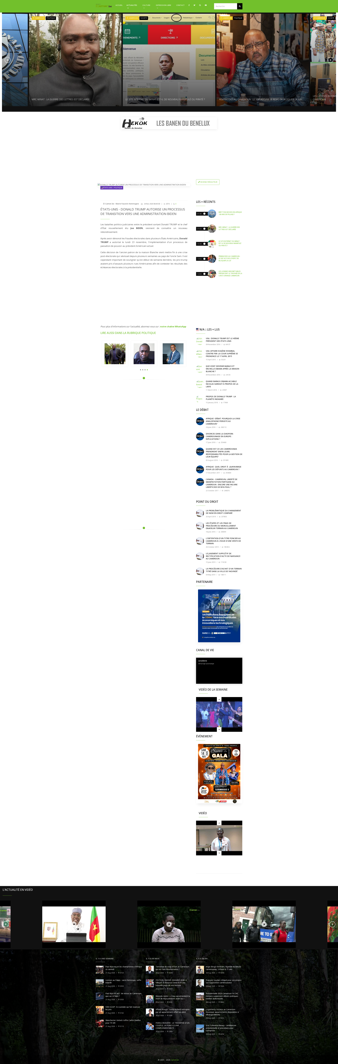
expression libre (163, 5)
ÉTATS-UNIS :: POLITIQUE (112, 188)
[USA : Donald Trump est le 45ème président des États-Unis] (200, 341)
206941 (223, 532)
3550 (122, 986)
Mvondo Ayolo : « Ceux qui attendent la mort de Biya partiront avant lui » (173, 997)
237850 (224, 516)
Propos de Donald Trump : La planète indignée (221, 397)
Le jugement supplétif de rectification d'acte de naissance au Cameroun (223, 556)
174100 (223, 562)
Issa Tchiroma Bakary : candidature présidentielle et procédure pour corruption (221, 1028)
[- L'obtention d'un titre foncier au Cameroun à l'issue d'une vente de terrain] (200, 541)
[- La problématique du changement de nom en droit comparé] (200, 513)
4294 (222, 1034)
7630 (222, 986)
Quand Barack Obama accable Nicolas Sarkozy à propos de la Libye (222, 384)
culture (146, 5)
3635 (170, 989)
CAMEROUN (39, 18)
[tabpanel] (115, 354)
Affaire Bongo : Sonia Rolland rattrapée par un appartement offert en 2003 (173, 1010)
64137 (227, 344)
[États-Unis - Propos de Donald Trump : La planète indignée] (200, 399)
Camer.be (175, 1060)
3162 (122, 1013)
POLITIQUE (144, 18)
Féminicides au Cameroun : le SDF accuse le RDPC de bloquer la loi (166, 99)
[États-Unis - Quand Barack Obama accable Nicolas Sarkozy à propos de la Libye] (200, 384)
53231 (223, 359)
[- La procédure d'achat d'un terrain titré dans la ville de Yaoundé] (200, 571)
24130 (227, 375)
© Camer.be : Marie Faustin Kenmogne (121, 203)
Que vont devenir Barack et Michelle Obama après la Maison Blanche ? (222, 368)
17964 (225, 402)
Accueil (119, 5)
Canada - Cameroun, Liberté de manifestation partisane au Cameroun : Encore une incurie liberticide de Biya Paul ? (221, 483)
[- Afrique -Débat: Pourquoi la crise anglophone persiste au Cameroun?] (200, 421)
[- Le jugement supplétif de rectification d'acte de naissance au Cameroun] (200, 556)
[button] (239, 6)
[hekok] (169, 123)
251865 (226, 460)
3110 (122, 1026)
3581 (170, 1002)
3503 (122, 999)
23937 (224, 390)
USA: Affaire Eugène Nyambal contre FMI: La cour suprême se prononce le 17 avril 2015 (222, 353)
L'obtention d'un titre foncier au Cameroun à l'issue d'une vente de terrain (223, 541)
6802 (222, 1002)
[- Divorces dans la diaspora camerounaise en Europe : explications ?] (200, 436)
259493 (223, 442)
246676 (226, 490)
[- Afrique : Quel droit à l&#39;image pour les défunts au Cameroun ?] (200, 469)
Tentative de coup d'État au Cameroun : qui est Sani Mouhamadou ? (173, 968)
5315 (222, 1018)
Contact (180, 5)
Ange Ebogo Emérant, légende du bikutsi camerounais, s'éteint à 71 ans (223, 968)
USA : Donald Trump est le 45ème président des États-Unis (222, 339)
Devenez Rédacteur (208, 182)
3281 (170, 1015)
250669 (228, 473)
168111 (223, 575)
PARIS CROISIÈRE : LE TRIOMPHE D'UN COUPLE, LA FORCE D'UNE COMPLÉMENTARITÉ (172, 1025)
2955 (170, 1031)
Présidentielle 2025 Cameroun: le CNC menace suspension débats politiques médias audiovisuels (222, 996)
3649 (170, 973)
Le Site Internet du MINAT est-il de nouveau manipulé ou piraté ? (71, 99)
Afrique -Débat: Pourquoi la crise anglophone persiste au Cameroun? (223, 421)
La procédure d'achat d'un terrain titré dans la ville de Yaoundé (224, 570)
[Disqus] (144, 419)
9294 (222, 973)
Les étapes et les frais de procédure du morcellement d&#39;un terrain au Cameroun (222, 525)
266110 (223, 427)
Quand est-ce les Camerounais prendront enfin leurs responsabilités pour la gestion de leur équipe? (224, 453)
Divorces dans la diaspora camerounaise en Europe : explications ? (219, 436)
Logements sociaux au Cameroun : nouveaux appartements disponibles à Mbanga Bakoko (222, 1012)
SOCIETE (50, 18)
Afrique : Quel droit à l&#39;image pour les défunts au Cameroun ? (223, 468)
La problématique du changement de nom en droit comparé (223, 511)
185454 (226, 547)
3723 (122, 973)
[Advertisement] (169, 149)
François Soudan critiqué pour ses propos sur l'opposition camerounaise (223, 981)
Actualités (131, 5)
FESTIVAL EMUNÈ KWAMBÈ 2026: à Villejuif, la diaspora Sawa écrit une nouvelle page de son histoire (171, 982)
